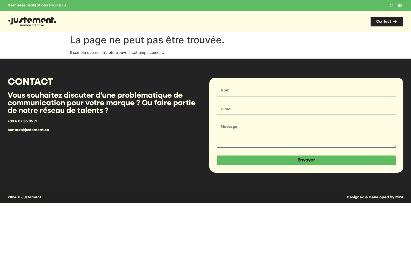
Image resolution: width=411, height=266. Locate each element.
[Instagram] (391, 5)
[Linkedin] (399, 5)
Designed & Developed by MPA (375, 197)
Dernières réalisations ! (37, 5)
